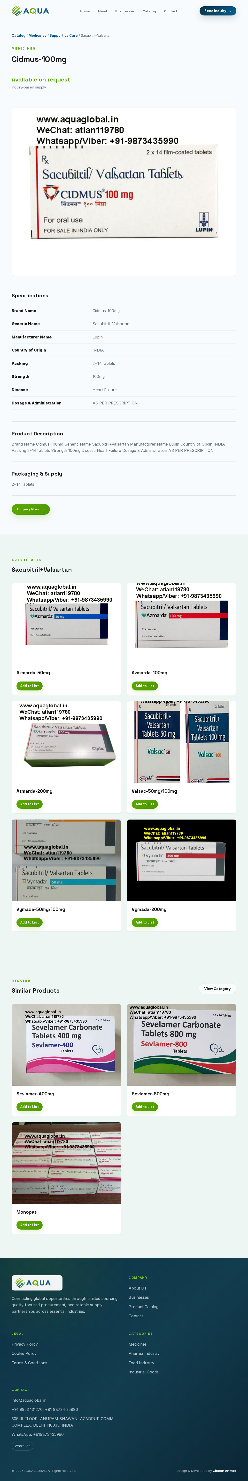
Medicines (37, 35)
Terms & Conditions (29, 1362)
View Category (217, 989)
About (103, 11)
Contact (171, 11)
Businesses (125, 11)
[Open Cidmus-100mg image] (124, 192)
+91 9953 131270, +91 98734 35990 (45, 1409)
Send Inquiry (215, 11)
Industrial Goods (144, 1372)
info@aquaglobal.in (29, 1400)
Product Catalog (143, 1306)
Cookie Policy (24, 1353)
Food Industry (141, 1362)
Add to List (29, 686)
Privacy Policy (25, 1344)
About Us (137, 1288)
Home (85, 11)
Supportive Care (64, 35)
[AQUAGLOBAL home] (35, 11)
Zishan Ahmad (224, 1471)
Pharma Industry (144, 1353)
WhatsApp (23, 1446)
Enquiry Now (28, 509)
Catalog (149, 11)
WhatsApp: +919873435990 (38, 1434)
